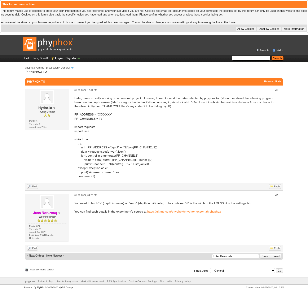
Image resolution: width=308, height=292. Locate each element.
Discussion (52, 67)
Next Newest (54, 255)
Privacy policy (183, 281)
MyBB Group (66, 287)
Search (264, 50)
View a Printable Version (42, 269)
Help (279, 50)
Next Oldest (36, 255)
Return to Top (45, 281)
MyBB (40, 287)
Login (59, 58)
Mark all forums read (92, 281)
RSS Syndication (116, 281)
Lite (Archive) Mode (67, 281)
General (65, 67)
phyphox (30, 281)
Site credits (166, 281)
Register (71, 58)
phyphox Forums (34, 67)
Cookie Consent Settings (143, 281)
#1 (276, 90)
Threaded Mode (272, 81)
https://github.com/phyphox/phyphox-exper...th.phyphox (184, 211)
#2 (276, 195)
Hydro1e (45, 108)
